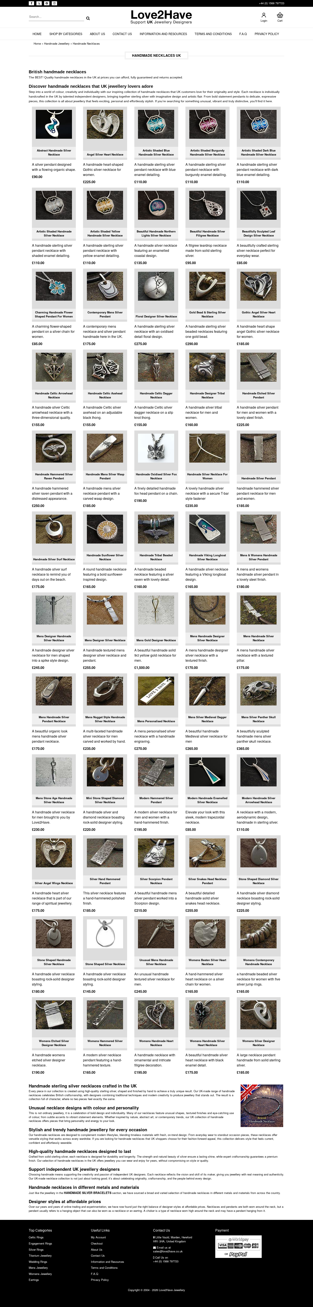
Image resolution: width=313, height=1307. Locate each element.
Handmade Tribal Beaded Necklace (156, 557)
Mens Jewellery (38, 1268)
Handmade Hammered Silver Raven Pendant (54, 476)
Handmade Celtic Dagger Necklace (156, 395)
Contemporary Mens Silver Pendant (105, 314)
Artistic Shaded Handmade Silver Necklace (54, 233)
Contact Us (122, 34)
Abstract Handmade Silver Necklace (54, 152)
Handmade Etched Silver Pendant (258, 395)
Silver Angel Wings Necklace (54, 883)
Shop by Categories (65, 34)
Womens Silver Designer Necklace (258, 1043)
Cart (280, 20)
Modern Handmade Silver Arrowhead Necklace (258, 800)
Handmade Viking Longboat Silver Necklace (207, 557)
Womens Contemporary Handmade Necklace (258, 962)
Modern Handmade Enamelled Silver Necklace (207, 800)
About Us (97, 34)
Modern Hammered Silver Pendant (156, 800)
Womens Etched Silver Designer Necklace (54, 1043)
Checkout (97, 1243)
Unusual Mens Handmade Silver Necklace (156, 962)
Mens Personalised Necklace (156, 721)
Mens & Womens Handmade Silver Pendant (258, 557)
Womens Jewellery (40, 1274)
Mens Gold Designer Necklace (156, 640)
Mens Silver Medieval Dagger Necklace (207, 719)
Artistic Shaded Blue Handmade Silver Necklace (156, 152)
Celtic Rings (36, 1237)
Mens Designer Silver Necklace (105, 640)
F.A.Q (243, 34)
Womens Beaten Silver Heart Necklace (207, 962)
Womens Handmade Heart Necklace (156, 1043)
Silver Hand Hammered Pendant (105, 881)
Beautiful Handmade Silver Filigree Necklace (207, 233)
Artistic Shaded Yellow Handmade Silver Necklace (105, 233)
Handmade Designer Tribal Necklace (207, 395)
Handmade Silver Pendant (258, 478)
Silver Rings (36, 1250)
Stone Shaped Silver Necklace (105, 964)
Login (264, 20)
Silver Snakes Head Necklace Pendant (207, 881)
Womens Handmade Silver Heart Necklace (207, 1043)
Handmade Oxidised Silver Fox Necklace (156, 476)
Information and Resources (163, 34)
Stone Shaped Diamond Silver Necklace (259, 881)
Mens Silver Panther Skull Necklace (258, 719)
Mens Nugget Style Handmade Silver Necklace (105, 719)
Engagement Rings (40, 1243)
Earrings (34, 1280)
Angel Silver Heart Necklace (105, 154)
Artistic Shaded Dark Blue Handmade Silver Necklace (258, 152)
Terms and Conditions (213, 34)
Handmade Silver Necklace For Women (207, 476)
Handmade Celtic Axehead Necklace (105, 395)
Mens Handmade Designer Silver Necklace (207, 638)
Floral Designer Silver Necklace (156, 316)
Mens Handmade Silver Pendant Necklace (54, 719)
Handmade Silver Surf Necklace (54, 559)
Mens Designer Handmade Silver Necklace (54, 638)
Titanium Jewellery (40, 1255)
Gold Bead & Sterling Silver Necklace (207, 314)
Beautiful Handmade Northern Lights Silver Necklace (156, 233)
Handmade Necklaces (86, 43)
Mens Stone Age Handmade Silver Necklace (54, 800)
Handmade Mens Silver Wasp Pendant (105, 476)
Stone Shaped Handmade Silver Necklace (54, 962)
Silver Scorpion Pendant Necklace (156, 881)
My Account (98, 1237)
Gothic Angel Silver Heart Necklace (258, 314)
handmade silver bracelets (87, 1193)
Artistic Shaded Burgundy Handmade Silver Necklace (207, 152)
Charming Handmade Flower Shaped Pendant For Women (54, 314)
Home (37, 34)
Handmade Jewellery (57, 43)
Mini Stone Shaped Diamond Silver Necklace (105, 800)
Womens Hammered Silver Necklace (105, 1043)
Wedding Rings (38, 1262)
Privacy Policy (267, 34)
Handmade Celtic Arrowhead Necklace (54, 395)
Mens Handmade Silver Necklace (258, 638)
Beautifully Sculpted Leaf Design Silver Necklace (258, 233)
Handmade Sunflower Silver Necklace (105, 557)
